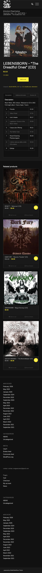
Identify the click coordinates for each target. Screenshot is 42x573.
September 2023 (8, 400)
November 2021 (8, 424)
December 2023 (8, 397)
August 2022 (7, 414)
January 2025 (7, 392)
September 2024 (8, 394)
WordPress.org (8, 457)
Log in (5, 449)
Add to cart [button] (13, 215)
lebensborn (34, 86)
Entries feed (7, 451)
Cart (4, 478)
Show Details (29, 215)
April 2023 (6, 405)
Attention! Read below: (11, 11)
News (5, 486)
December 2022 (8, 408)
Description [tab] (8, 95)
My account (7, 483)
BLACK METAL (13, 86)
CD (18, 86)
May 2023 (6, 403)
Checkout (6, 480)
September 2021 (8, 427)
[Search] (31, 4)
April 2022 (6, 419)
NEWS (5, 437)
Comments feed (8, 454)
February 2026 (8, 386)
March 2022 (7, 422)
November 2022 (8, 411)
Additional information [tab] (21, 95)
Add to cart (23, 79)
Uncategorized (8, 439)
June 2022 (6, 416)
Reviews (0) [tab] (33, 95)
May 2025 (6, 389)
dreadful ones (27, 86)
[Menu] (36, 4)
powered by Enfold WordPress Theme (13, 570)
